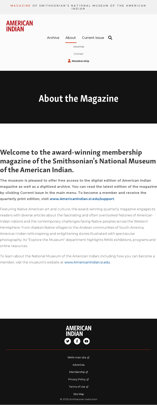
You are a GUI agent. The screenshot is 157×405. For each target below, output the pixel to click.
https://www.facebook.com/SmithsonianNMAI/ (77, 341)
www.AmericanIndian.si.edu (87, 262)
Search (110, 38)
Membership (85, 62)
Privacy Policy (80, 380)
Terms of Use (80, 387)
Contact (78, 53)
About (70, 38)
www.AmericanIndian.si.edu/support (82, 199)
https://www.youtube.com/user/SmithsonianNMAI (86, 341)
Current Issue (93, 38)
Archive (53, 38)
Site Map (78, 394)
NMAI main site (80, 358)
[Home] (78, 330)
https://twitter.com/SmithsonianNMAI (67, 341)
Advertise (78, 46)
